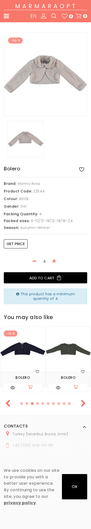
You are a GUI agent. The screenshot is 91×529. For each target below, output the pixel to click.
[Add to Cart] (33, 387)
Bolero (22, 378)
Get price (16, 243)
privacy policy (20, 503)
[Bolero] (45, 74)
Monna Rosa (29, 183)
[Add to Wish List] (81, 169)
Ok (74, 486)
